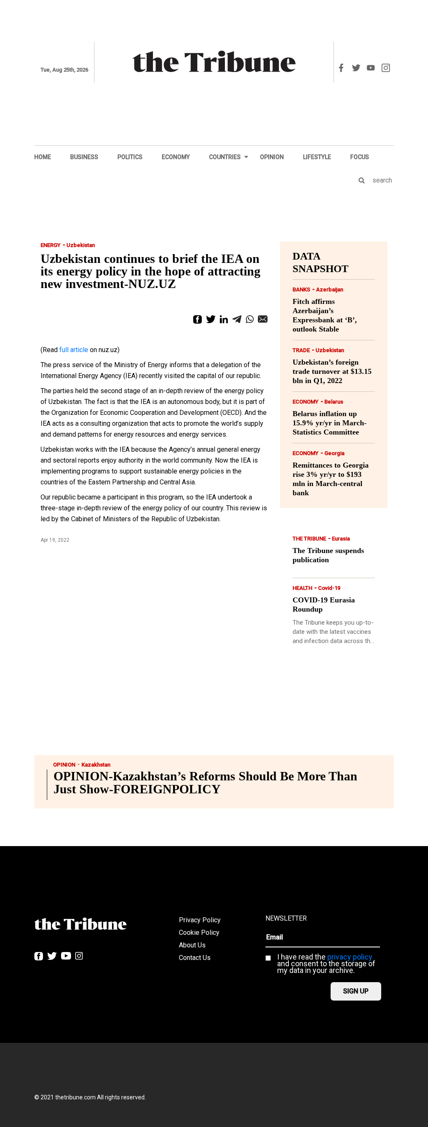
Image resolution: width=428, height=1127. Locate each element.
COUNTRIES (225, 157)
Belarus (333, 402)
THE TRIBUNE (309, 538)
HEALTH (302, 588)
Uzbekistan (80, 245)
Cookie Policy (199, 933)
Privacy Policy (200, 920)
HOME (42, 157)
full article (73, 350)
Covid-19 (329, 588)
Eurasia (341, 538)
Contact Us (195, 958)
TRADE (301, 350)
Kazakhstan (96, 765)
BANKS (301, 289)
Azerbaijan (329, 289)
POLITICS (130, 157)
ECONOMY (176, 157)
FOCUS (359, 157)
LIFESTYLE (317, 157)
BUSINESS (84, 157)
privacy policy (349, 956)
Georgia (334, 453)
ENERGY (51, 245)
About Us (192, 945)
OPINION (272, 157)
